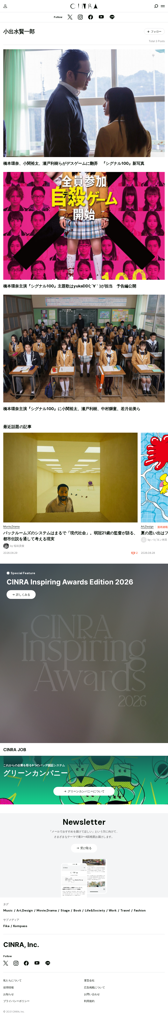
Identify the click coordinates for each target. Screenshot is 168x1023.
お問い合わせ (92, 994)
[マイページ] (5, 6)
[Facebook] (90, 17)
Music (8, 910)
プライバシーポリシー (16, 1001)
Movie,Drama (47, 910)
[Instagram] (80, 17)
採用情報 (8, 987)
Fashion (140, 910)
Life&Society (95, 910)
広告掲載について (94, 987)
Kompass (20, 925)
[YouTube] (101, 17)
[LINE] (112, 17)
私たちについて (12, 980)
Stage (65, 910)
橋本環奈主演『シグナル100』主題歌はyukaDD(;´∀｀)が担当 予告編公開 (69, 286)
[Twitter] (70, 17)
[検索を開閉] (156, 6)
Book (77, 910)
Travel (125, 910)
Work (113, 910)
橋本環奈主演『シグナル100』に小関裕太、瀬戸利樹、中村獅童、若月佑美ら (71, 408)
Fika (6, 925)
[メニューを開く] (162, 6)
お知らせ (8, 994)
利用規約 (89, 1001)
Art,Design (24, 910)
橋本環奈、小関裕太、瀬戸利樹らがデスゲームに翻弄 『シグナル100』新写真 (73, 163)
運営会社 (89, 980)
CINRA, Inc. (21, 945)
